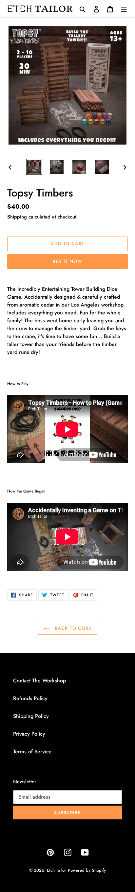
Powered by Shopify (87, 870)
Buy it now (67, 261)
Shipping (17, 216)
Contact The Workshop (39, 680)
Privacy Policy (29, 734)
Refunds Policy (30, 698)
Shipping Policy (31, 716)
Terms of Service (32, 751)
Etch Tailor (56, 870)
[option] (34, 167)
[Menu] (124, 9)
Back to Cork (72, 628)
